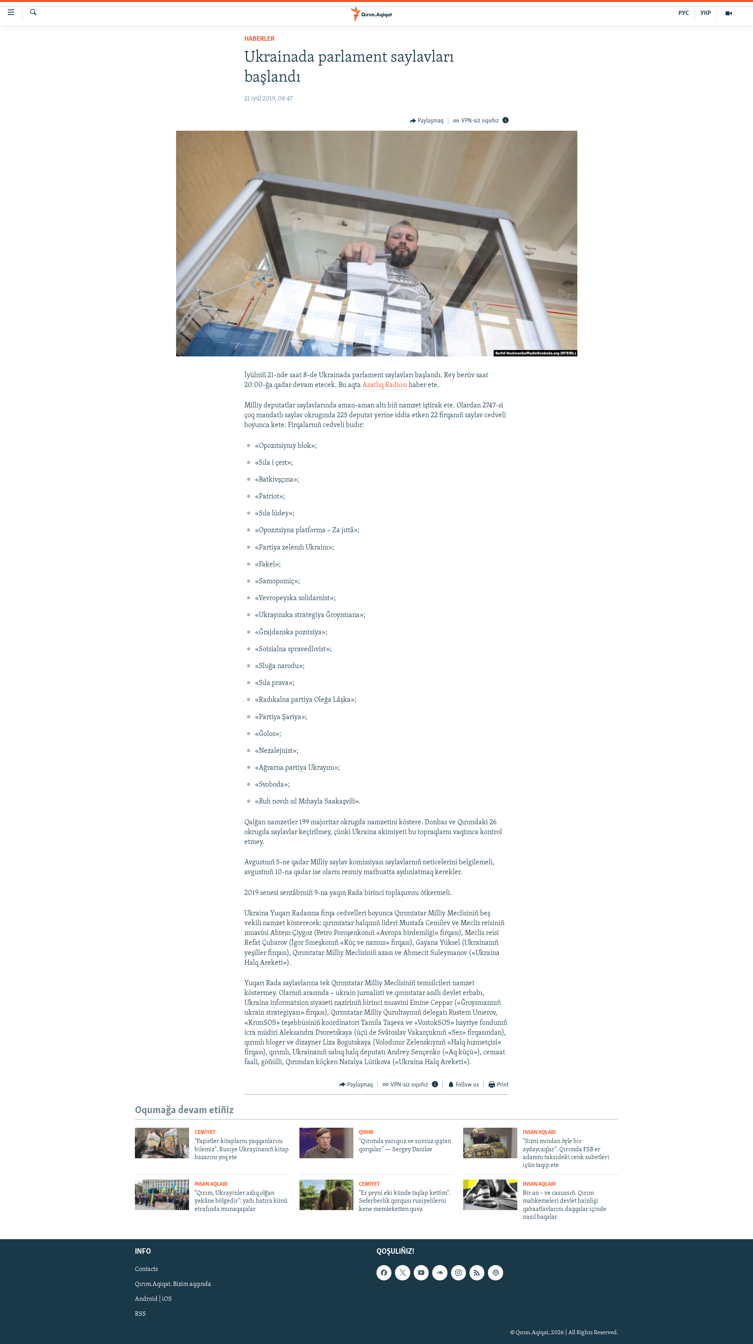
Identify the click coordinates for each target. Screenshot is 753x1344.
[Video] (728, 13)
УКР (705, 13)
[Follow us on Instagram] (458, 1272)
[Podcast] (495, 1272)
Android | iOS (153, 1300)
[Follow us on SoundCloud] (439, 1272)
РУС (683, 13)
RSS (140, 1314)
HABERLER (259, 39)
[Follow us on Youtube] (421, 1272)
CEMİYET (205, 1133)
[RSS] (476, 1272)
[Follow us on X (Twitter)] (402, 1272)
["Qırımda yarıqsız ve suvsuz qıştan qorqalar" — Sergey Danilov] (326, 1143)
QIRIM (366, 1133)
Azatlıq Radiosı (385, 385)
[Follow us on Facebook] (383, 1272)
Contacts (146, 1270)
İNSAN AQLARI (539, 1133)
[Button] (427, 121)
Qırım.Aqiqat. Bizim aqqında (173, 1285)
